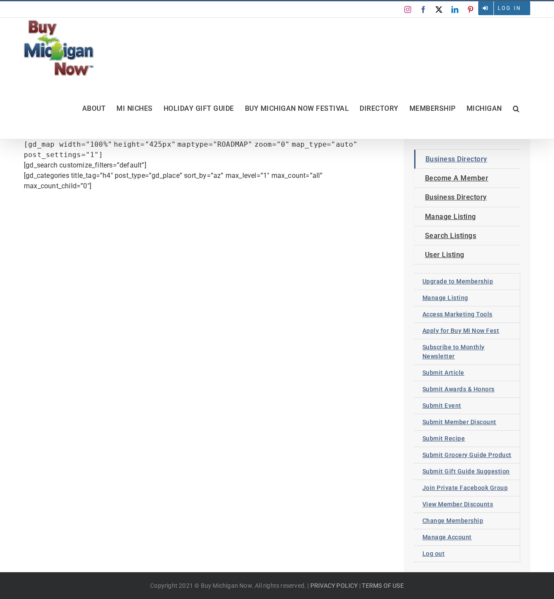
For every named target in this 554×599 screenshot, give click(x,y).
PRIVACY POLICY (334, 585)
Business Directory (456, 159)
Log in (510, 8)
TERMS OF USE (382, 585)
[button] (516, 108)
